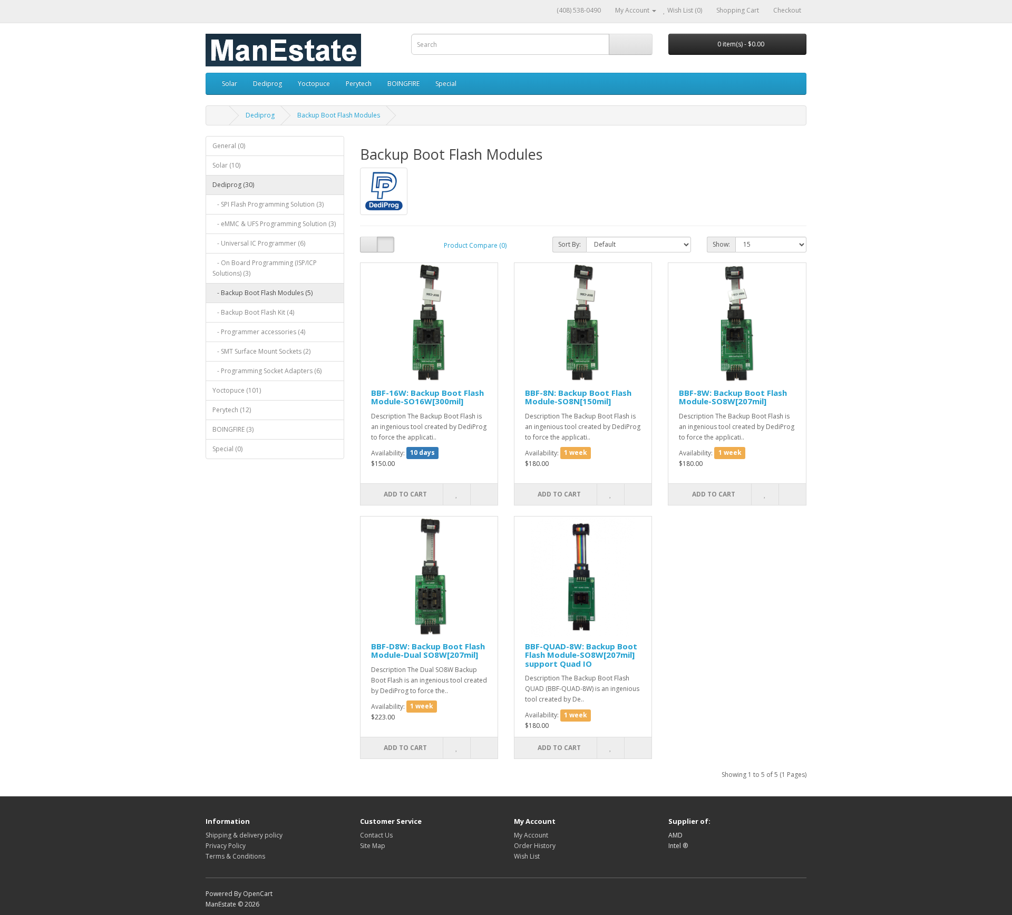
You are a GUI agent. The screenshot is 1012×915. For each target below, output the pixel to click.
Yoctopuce (314, 83)
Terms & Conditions (235, 856)
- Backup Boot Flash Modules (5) (262, 292)
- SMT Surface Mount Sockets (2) (261, 351)
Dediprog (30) (233, 184)
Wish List (527, 856)
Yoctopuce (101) (236, 390)
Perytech (359, 83)
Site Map (372, 845)
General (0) (228, 145)
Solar (229, 83)
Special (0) (227, 448)
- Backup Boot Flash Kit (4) (253, 312)
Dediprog (267, 83)
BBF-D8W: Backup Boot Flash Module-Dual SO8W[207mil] (428, 650)
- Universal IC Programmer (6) (258, 243)
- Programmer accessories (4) (258, 331)
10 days (422, 453)
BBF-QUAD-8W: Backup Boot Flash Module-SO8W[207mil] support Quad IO (581, 655)
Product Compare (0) (475, 245)
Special (445, 83)
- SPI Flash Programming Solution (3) (268, 204)
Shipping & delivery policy (244, 835)
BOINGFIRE (403, 83)
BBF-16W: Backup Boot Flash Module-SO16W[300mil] (427, 397)
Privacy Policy (226, 845)
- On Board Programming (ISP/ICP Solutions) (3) (264, 268)
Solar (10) (226, 165)
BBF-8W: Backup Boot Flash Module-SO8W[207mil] (733, 397)
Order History (535, 845)
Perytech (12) (231, 409)
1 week (575, 453)
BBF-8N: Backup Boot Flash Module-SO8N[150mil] (578, 397)
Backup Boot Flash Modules (338, 115)
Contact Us (376, 835)
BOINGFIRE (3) (233, 429)
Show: (721, 244)
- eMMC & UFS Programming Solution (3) (274, 223)
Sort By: (569, 244)
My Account (531, 835)
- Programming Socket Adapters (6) (267, 370)
